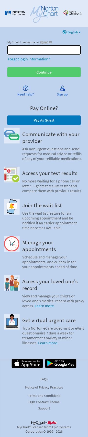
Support (44, 408)
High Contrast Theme (44, 402)
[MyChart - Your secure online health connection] (44, 13)
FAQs (44, 379)
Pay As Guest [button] (44, 120)
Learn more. (45, 305)
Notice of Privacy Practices (44, 387)
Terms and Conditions (44, 395)
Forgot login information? (29, 59)
